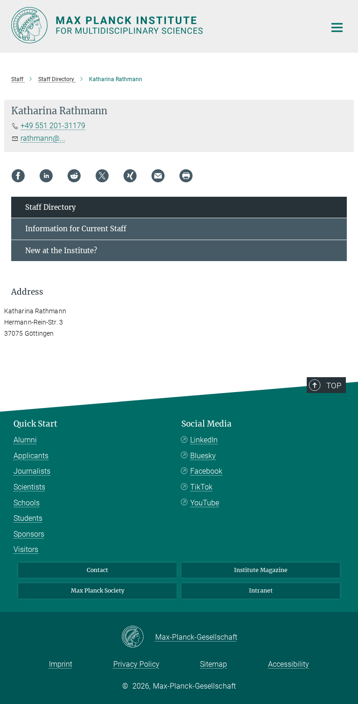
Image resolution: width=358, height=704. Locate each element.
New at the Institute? (61, 250)
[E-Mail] (158, 176)
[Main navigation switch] (337, 27)
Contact (97, 569)
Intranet (261, 590)
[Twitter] (102, 176)
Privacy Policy (136, 664)
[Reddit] (74, 176)
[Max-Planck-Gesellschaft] (138, 637)
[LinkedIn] (46, 176)
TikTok (201, 487)
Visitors (26, 549)
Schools (27, 502)
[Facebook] (18, 176)
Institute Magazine (261, 569)
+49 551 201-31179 (53, 125)
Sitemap (213, 664)
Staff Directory (50, 207)
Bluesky (203, 455)
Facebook (206, 471)
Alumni (25, 439)
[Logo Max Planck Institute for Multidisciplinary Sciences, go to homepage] (162, 25)
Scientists (29, 487)
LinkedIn (204, 439)
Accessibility (288, 664)
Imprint (60, 664)
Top (333, 385)
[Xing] (130, 176)
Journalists (32, 471)
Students (28, 518)
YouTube (204, 502)
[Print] (186, 176)
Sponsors (29, 534)
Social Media (206, 423)
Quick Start (35, 423)
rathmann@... (43, 138)
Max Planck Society (97, 590)
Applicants (31, 455)
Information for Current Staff (75, 228)
